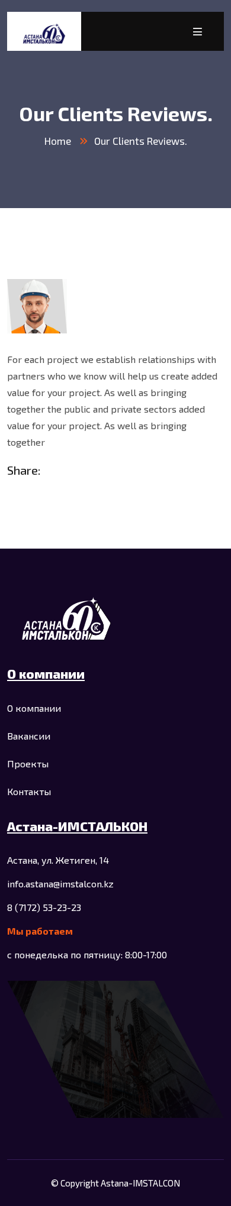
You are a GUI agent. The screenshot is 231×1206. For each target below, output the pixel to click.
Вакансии (28, 735)
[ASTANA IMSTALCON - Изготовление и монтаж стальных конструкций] (44, 31)
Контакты (29, 791)
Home (57, 141)
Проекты (28, 763)
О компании (34, 708)
